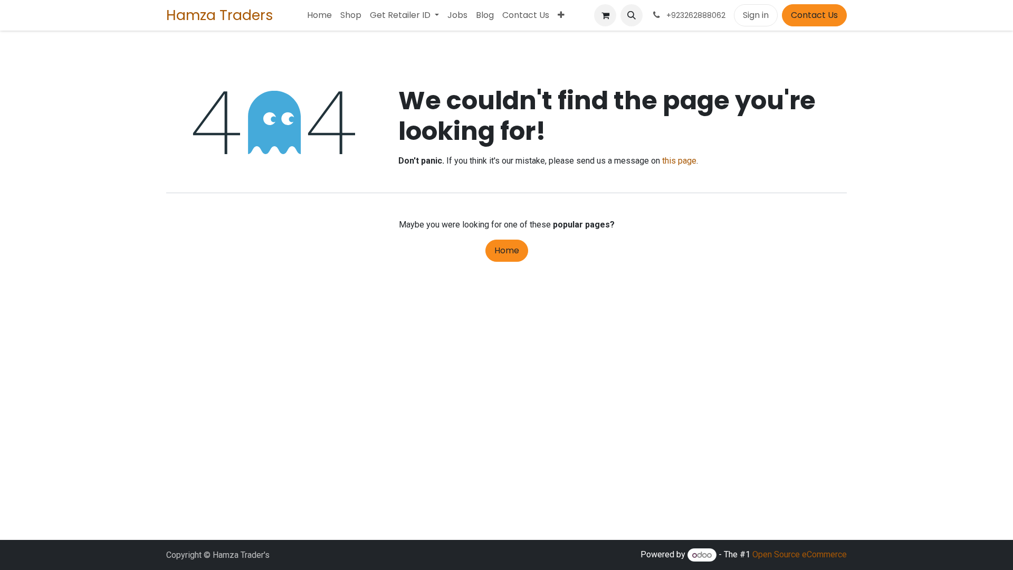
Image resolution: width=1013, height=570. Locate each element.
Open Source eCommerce (799, 555)
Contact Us (814, 15)
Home (506, 250)
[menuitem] (319, 15)
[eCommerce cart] (605, 15)
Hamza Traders (219, 15)
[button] (631, 15)
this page (679, 161)
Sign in (756, 15)
